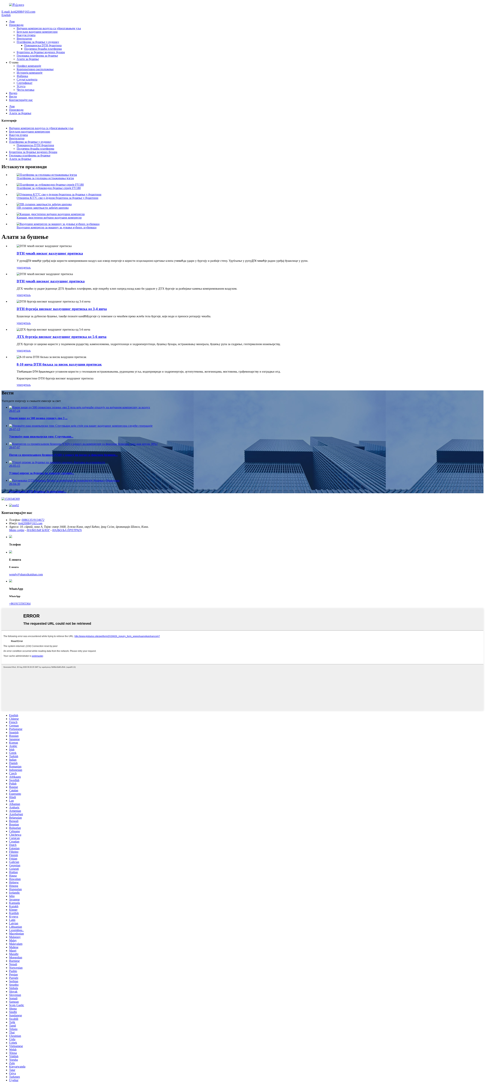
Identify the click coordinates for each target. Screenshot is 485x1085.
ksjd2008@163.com (30, 523)
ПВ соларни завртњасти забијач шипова (43, 207)
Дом (12, 21)
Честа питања (25, 89)
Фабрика (22, 76)
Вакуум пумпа (26, 35)
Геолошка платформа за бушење (37, 55)
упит (20, 267)
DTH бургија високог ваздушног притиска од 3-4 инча (62, 309)
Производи (16, 25)
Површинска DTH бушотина (43, 45)
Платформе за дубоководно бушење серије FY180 (49, 188)
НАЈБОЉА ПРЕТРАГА (67, 530)
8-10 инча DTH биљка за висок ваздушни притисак (59, 364)
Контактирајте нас (21, 100)
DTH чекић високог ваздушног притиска (51, 281)
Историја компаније (29, 72)
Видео (13, 93)
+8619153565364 (20, 603)
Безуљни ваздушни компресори (37, 31)
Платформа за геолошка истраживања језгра (45, 178)
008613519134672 (33, 519)
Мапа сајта (16, 530)
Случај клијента (27, 79)
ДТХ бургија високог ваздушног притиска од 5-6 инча (61, 337)
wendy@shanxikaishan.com (26, 574)
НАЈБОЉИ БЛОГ (38, 530)
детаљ (27, 267)
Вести (13, 96)
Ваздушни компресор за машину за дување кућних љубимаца (56, 227)
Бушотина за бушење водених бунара (41, 52)
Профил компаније (29, 65)
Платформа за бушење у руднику (38, 42)
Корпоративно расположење (35, 69)
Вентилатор (24, 38)
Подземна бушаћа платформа (43, 48)
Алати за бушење (28, 59)
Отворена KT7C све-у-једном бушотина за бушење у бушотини (57, 197)
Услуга (21, 86)
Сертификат (24, 82)
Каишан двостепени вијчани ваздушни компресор (49, 217)
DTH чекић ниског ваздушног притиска (50, 253)
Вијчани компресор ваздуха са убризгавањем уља (49, 28)
